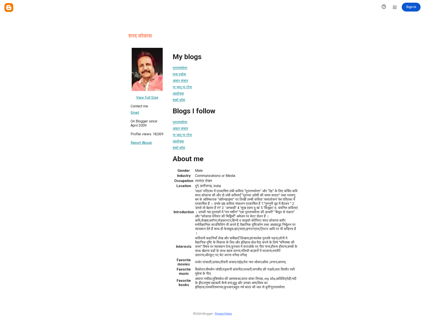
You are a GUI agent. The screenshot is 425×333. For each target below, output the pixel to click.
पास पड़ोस (179, 74)
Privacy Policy (223, 313)
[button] (384, 7)
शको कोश (179, 100)
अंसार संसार (180, 81)
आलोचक (178, 93)
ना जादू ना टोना (182, 87)
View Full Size (147, 97)
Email (135, 112)
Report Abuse (141, 143)
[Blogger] (8, 7)
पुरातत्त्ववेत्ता (180, 68)
